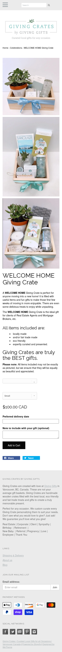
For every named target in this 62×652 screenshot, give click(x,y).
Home (5, 47)
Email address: (11, 581)
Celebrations (16, 47)
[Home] (31, 28)
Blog (5, 565)
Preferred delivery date (16, 416)
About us (7, 560)
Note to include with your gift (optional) (26, 428)
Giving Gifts (50, 486)
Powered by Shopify (31, 644)
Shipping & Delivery (13, 555)
